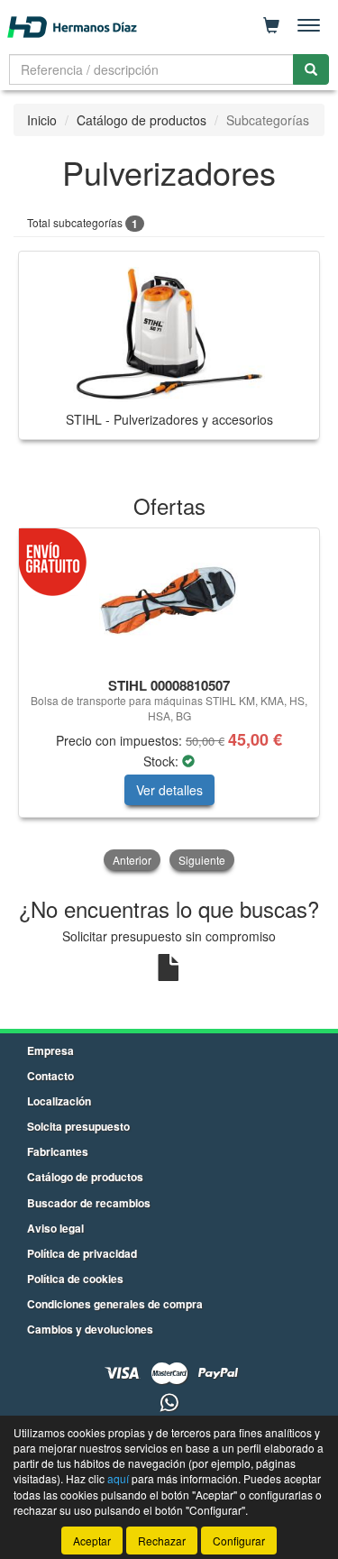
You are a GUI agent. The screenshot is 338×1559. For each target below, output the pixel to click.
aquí (118, 1478)
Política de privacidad (82, 1253)
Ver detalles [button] (169, 790)
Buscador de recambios (89, 1203)
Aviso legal (55, 1228)
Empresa (50, 1050)
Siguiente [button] (201, 859)
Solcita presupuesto (78, 1126)
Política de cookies (75, 1278)
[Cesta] (271, 25)
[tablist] (169, 701)
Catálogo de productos (141, 120)
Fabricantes (57, 1151)
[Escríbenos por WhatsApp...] (169, 1403)
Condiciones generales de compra (115, 1304)
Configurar (239, 1540)
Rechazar (162, 1540)
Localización (59, 1101)
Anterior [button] (132, 859)
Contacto (50, 1076)
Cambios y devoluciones (90, 1329)
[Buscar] (311, 69)
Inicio (42, 120)
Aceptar (92, 1540)
